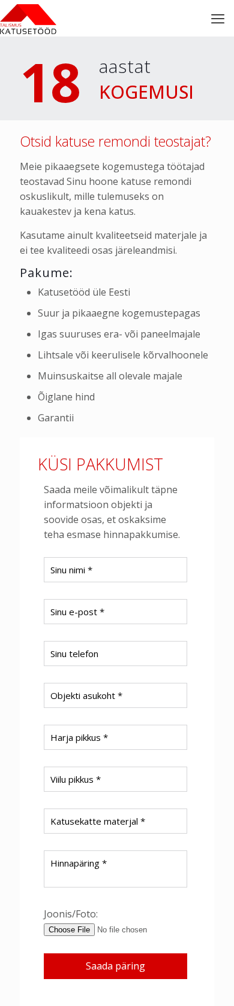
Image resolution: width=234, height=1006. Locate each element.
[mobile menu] (218, 18)
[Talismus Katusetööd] (28, 18)
